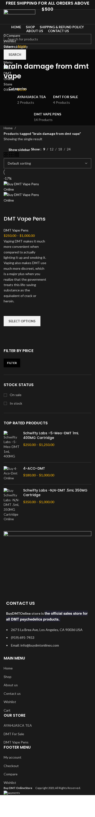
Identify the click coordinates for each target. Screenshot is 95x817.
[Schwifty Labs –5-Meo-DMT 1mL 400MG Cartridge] (11, 445)
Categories (18, 88)
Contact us (12, 693)
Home (8, 128)
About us (11, 685)
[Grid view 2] (6, 155)
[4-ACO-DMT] (11, 473)
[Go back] (10, 55)
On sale (15, 395)
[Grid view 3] (11, 155)
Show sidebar (19, 149)
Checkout (11, 766)
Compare (11, 774)
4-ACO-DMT (34, 468)
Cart (7, 710)
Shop (7, 677)
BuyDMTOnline (18, 613)
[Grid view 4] (16, 155)
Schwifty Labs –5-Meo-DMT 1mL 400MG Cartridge (51, 435)
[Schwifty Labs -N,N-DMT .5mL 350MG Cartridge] (11, 504)
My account (12, 757)
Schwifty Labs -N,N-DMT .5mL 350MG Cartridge (55, 493)
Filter (12, 363)
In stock (15, 403)
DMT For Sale (14, 734)
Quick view (10, 332)
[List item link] (47, 640)
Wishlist (10, 702)
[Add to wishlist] (10, 310)
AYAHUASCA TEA (18, 725)
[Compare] (10, 209)
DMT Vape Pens (25, 219)
